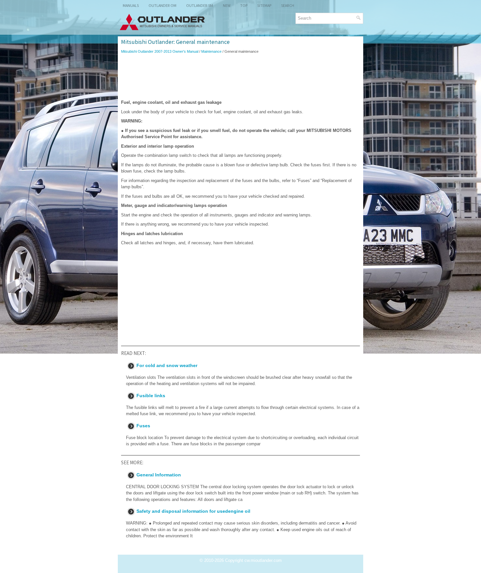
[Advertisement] (240, 76)
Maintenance (211, 51)
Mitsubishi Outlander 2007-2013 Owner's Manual (159, 51)
